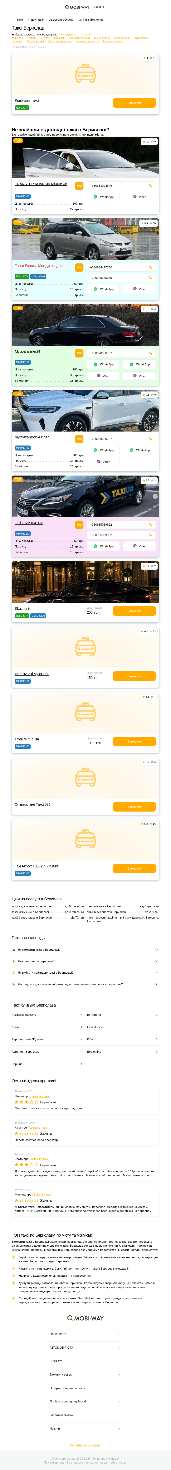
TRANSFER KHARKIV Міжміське (41, 184)
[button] (84, 514)
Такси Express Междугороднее (39, 266)
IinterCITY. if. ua (27, 739)
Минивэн (59, 37)
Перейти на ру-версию (85, 1445)
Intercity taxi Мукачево (32, 674)
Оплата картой (35, 41)
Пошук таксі (36, 19)
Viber (142, 197)
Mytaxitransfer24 (27, 351)
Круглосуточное (112, 41)
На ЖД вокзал (69, 34)
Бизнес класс (102, 37)
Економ (45, 37)
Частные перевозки (87, 41)
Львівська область (61, 19)
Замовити (134, 102)
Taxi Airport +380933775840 (36, 866)
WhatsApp (107, 197)
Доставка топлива (79, 37)
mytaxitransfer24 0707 (32, 437)
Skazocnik (23, 609)
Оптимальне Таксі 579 (32, 804)
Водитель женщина (60, 41)
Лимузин (32, 37)
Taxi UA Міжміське (29, 523)
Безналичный (122, 37)
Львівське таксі (27, 100)
